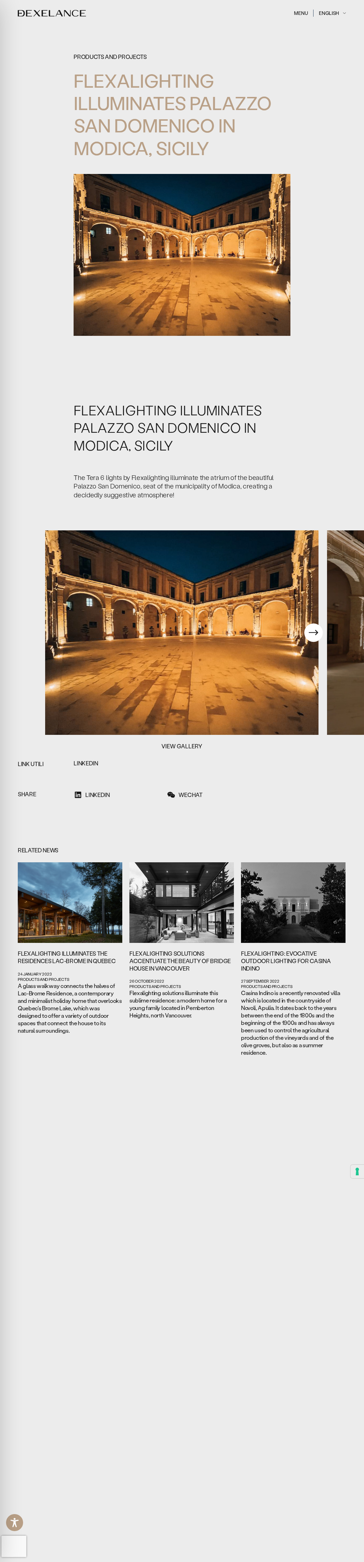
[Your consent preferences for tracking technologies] (357, 1171)
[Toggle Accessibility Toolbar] (14, 1522)
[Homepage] (52, 13)
